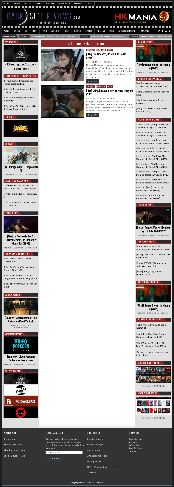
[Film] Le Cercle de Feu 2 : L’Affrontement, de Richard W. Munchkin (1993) (21, 240)
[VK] (166, 31)
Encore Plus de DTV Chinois (150, 319)
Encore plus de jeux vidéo (17, 180)
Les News (17, 3)
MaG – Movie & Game (97, 467)
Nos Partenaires (64, 3)
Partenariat (133, 451)
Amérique (17, 31)
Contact (89, 3)
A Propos (132, 442)
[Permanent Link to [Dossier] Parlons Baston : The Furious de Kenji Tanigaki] (21, 306)
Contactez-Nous (136, 439)
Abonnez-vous (55, 458)
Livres (111, 31)
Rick (87, 62)
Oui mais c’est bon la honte (17, 254)
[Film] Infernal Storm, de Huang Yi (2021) (153, 66)
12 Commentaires (21, 327)
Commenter (108, 62)
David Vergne (15, 326)
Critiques (91, 50)
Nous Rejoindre (136, 448)
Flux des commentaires (15, 450)
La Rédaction (134, 445)
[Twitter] (159, 31)
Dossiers (89, 31)
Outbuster (91, 473)
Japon (110, 50)
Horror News (93, 450)
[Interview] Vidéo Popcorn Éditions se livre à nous (21, 358)
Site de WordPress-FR (14, 456)
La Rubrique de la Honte (127, 31)
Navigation (50, 3)
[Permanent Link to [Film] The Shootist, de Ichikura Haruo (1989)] (62, 65)
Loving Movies (94, 461)
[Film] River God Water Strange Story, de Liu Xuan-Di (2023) (151, 335)
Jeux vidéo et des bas (97, 456)
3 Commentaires (31, 364)
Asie (26, 31)
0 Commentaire (31, 174)
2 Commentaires (31, 248)
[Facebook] (162, 31)
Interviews (101, 31)
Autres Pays (55, 31)
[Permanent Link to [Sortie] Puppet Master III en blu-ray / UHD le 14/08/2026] (153, 216)
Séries (67, 31)
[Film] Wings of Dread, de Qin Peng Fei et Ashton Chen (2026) (151, 344)
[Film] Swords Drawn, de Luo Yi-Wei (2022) (151, 326)
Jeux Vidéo (77, 31)
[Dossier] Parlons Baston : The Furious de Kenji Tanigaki (21, 319)
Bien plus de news (145, 241)
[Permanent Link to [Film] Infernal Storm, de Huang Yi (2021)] (153, 53)
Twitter (38, 3)
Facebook (27, 3)
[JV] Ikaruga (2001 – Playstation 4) (21, 168)
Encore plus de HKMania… (149, 78)
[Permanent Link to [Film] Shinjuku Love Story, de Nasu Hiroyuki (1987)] (62, 101)
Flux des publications (14, 444)
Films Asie (101, 50)
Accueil (7, 3)
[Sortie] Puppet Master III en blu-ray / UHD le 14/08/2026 (153, 229)
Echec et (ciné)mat (96, 444)
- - (20, 68)
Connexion (9, 439)
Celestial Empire (95, 439)
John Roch (8, 174)
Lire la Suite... (93, 81)
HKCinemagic (144, 31)
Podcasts (78, 3)
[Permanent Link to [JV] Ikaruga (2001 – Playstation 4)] (21, 155)
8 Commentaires (110, 98)
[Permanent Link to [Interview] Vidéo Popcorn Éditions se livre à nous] (21, 345)
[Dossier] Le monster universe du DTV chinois (152, 353)
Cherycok (8, 248)
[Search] (170, 31)
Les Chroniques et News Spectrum (20, 76)
